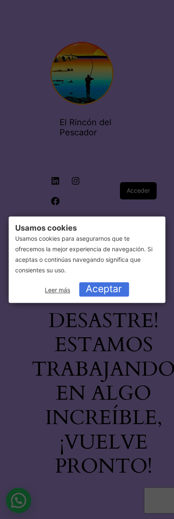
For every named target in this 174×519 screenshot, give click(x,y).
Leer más (57, 290)
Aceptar (104, 289)
